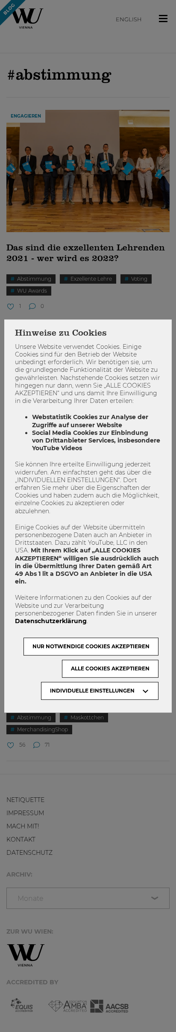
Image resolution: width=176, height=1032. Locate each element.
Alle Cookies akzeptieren (110, 668)
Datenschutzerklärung (51, 621)
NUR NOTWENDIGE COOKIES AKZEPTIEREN (91, 646)
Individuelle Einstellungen (92, 690)
